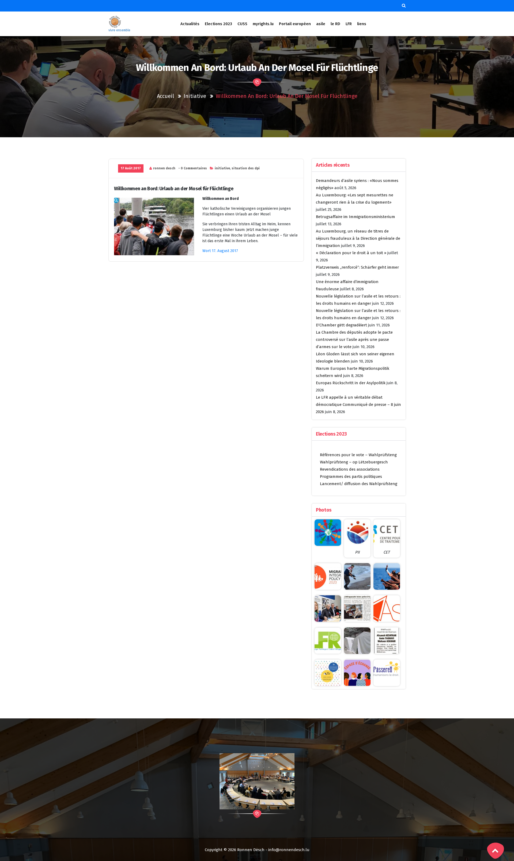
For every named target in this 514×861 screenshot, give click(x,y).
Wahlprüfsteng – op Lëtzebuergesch (354, 462)
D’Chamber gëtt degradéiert (341, 325)
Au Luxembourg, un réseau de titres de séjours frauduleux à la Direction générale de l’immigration (358, 238)
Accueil (165, 96)
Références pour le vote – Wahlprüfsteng (358, 454)
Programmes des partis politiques (351, 476)
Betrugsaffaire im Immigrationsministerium (355, 216)
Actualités (189, 23)
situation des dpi (246, 168)
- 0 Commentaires (192, 168)
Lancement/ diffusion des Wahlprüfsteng (358, 483)
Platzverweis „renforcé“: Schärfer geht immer (357, 267)
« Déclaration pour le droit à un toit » (351, 252)
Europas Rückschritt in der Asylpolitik (351, 382)
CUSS (242, 23)
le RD (335, 23)
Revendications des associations (350, 469)
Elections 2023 (218, 23)
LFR (349, 23)
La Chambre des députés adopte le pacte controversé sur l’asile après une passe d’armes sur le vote (354, 339)
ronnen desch (164, 168)
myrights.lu (263, 23)
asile (320, 23)
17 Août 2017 (131, 168)
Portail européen (295, 23)
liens (361, 23)
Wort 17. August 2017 (220, 251)
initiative (195, 96)
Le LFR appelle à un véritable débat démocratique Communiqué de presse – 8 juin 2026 (358, 404)
